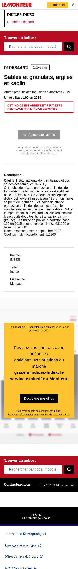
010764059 (50, 108)
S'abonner (57, 5)
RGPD (37, 514)
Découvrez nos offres (39, 398)
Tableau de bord (22, 22)
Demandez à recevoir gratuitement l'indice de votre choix (39, 414)
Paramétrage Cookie (37, 517)
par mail (69, 485)
